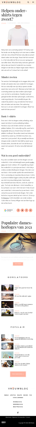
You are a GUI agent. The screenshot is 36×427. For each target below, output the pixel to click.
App (30, 210)
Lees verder (18, 263)
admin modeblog (25, 23)
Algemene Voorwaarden (18, 417)
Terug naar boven (17, 374)
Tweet (22, 210)
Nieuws (25, 395)
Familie (6, 395)
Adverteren (8, 417)
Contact (28, 417)
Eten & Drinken (18, 397)
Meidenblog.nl (18, 404)
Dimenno (6, 198)
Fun (30, 395)
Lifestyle (3, 23)
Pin (26, 210)
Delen (18, 210)
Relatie (19, 395)
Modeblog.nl (17, 401)
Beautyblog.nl (18, 406)
